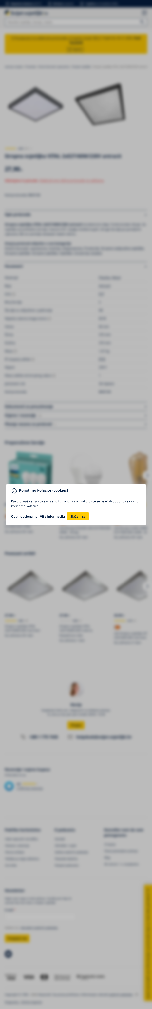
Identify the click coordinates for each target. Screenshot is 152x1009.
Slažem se (78, 516)
